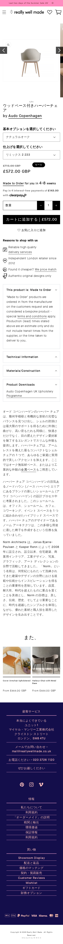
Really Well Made (34, 932)
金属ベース (28, 469)
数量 (8, 205)
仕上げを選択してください (23, 147)
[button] (4, 12)
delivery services (20, 252)
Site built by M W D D (31, 938)
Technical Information (22, 357)
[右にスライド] (59, 50)
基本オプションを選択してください (29, 129)
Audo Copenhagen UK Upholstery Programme (29, 393)
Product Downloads (20, 384)
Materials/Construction (23, 371)
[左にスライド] (3, 50)
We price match (46, 269)
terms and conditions (32, 316)
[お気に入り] (49, 12)
